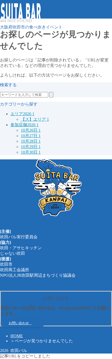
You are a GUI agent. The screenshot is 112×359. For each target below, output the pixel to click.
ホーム (16, 41)
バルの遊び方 (22, 47)
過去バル (18, 69)
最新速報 (18, 63)
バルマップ (20, 52)
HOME (16, 336)
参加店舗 (18, 58)
